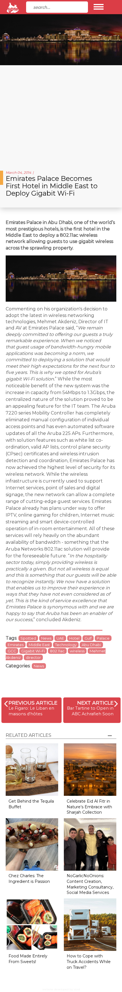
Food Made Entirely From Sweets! (28, 958)
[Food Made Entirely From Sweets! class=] (32, 924)
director (33, 657)
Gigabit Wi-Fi (33, 651)
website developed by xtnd (61, 989)
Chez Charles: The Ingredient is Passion (29, 878)
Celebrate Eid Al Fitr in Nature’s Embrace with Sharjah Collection (89, 807)
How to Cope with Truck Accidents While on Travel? (89, 961)
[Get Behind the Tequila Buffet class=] (32, 769)
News (46, 638)
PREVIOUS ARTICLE (33, 703)
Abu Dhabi (91, 644)
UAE (60, 638)
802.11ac (57, 651)
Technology (66, 644)
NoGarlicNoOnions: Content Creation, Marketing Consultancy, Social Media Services (90, 884)
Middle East (39, 644)
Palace (103, 638)
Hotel (74, 638)
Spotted (28, 638)
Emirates (16, 644)
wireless (77, 651)
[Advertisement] (61, 115)
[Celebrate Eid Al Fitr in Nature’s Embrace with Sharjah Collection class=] (90, 769)
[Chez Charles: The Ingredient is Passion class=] (32, 844)
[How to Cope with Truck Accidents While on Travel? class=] (90, 924)
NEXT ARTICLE (95, 703)
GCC (12, 651)
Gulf (88, 638)
